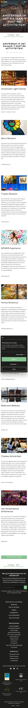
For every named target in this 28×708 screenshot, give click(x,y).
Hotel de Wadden (14, 626)
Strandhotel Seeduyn (14, 628)
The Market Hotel (14, 654)
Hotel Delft (14, 647)
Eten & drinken (14, 607)
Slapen (14, 610)
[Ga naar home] (14, 8)
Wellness (14, 605)
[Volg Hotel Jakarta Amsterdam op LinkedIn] (14, 669)
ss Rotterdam (14, 660)
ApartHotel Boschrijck (14, 632)
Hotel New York (14, 658)
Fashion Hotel (14, 639)
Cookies (13, 705)
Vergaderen (14, 612)
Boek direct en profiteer (14, 602)
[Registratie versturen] (25, 587)
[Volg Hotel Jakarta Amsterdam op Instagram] (17, 669)
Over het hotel (14, 618)
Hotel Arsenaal (14, 656)
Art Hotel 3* (14, 641)
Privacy (17, 705)
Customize (13, 364)
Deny (14, 369)
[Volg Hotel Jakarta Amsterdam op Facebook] (11, 669)
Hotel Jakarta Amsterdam (12, 701)
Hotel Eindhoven (14, 637)
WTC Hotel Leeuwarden (14, 634)
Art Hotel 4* (14, 643)
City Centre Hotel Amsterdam (14, 645)
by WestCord (17, 703)
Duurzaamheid (14, 615)
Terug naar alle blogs (14, 557)
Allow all (14, 359)
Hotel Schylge (14, 630)
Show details (19, 354)
